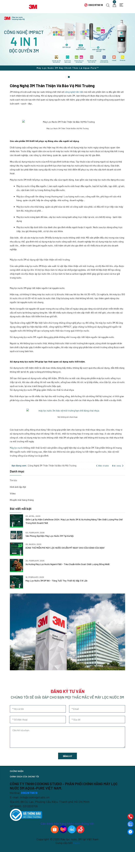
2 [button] (69, 77)
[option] (67, 46)
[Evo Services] (67, 631)
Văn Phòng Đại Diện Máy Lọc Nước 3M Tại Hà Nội (50, 535)
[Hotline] (130, 817)
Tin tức (13, 480)
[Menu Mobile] (122, 5)
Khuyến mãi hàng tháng (22, 499)
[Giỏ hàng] (114, 4)
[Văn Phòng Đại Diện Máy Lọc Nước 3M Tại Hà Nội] (16, 535)
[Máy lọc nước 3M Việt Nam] (33, 6)
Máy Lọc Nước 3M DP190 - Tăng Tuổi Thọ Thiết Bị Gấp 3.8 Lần (56, 580)
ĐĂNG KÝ (67, 756)
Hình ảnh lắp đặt (18, 486)
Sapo (76, 843)
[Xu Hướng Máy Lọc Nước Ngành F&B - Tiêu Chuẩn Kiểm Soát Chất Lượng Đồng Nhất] (16, 565)
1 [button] (66, 77)
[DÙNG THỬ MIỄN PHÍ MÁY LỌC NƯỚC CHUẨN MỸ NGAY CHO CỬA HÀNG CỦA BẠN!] (16, 549)
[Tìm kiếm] (107, 4)
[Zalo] (130, 824)
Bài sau (116, 465)
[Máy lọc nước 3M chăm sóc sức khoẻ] (67, 46)
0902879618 (95, 4)
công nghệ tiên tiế (73, 91)
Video (13, 493)
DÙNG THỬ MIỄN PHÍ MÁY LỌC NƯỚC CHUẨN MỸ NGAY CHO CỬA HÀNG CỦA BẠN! (65, 547)
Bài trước (103, 465)
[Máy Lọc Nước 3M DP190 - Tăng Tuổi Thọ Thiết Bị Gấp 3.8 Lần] (16, 582)
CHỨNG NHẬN (17, 771)
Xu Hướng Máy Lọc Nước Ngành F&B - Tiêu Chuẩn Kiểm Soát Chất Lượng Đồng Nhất (68, 564)
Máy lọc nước (16, 447)
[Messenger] (130, 832)
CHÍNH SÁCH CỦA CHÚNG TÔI (24, 776)
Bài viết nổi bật (20, 508)
